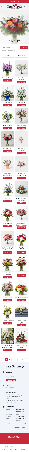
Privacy (10, 449)
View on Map (11, 380)
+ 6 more (17, 396)
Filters (8, 55)
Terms (5, 449)
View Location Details (19, 427)
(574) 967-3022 (15, 1)
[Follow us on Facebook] (16, 440)
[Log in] (24, 6)
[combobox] (21, 56)
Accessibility (16, 449)
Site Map (23, 449)
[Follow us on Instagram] (12, 440)
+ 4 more (15, 402)
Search (25, 47)
